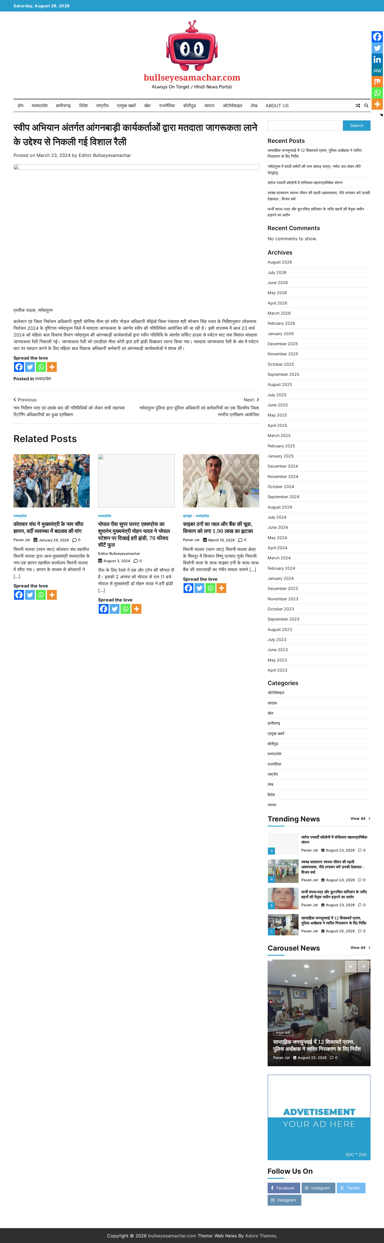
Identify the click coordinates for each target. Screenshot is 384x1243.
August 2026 (280, 262)
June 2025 (278, 404)
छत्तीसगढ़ (63, 105)
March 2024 (279, 557)
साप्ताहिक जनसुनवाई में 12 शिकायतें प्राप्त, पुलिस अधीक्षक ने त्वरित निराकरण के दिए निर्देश (333, 920)
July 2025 (277, 394)
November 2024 (283, 476)
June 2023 (278, 649)
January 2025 (281, 456)
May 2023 (277, 660)
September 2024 (283, 496)
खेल (147, 105)
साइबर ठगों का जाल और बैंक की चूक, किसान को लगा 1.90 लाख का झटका (218, 527)
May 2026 (277, 292)
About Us (277, 105)
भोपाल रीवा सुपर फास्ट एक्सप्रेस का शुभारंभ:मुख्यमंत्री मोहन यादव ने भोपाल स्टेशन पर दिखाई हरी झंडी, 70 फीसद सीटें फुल (134, 534)
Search (356, 125)
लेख (254, 105)
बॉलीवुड (189, 105)
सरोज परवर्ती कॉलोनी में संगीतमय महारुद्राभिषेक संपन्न (305, 182)
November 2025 (283, 353)
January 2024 (281, 578)
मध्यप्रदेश (40, 105)
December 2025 (283, 343)
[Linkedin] (377, 59)
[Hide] (382, 115)
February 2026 (281, 323)
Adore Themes (260, 1236)
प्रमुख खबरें (126, 105)
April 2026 (277, 303)
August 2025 (280, 384)
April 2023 (277, 670)
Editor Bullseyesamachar (105, 155)
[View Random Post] (358, 105)
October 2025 (281, 364)
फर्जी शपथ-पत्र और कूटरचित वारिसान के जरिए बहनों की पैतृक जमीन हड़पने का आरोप (334, 894)
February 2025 (281, 445)
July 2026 (277, 272)
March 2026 (279, 313)
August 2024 (280, 507)
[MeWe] (377, 70)
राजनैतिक (167, 105)
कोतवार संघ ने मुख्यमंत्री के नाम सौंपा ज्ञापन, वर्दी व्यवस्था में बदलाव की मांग (48, 527)
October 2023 (281, 608)
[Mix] (377, 81)
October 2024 (281, 486)
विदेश (83, 105)
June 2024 (278, 527)
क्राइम (187, 516)
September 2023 (283, 619)
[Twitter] (30, 367)
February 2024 (281, 568)
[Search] (366, 105)
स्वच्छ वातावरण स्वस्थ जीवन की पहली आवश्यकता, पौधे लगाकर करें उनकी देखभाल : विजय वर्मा (332, 867)
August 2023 (280, 629)
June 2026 (278, 282)
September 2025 (283, 374)
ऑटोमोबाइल (232, 105)
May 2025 (277, 415)
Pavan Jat (21, 540)
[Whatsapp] (41, 367)
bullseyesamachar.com (192, 77)
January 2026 (281, 333)
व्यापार (209, 105)
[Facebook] (19, 367)
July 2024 (277, 517)
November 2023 (283, 598)
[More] (52, 367)
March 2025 (279, 435)
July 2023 (277, 639)
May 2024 (277, 537)
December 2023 (283, 588)
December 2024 (283, 466)
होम (20, 105)
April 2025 (277, 425)
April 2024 (277, 547)
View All (358, 818)
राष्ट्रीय (102, 105)
